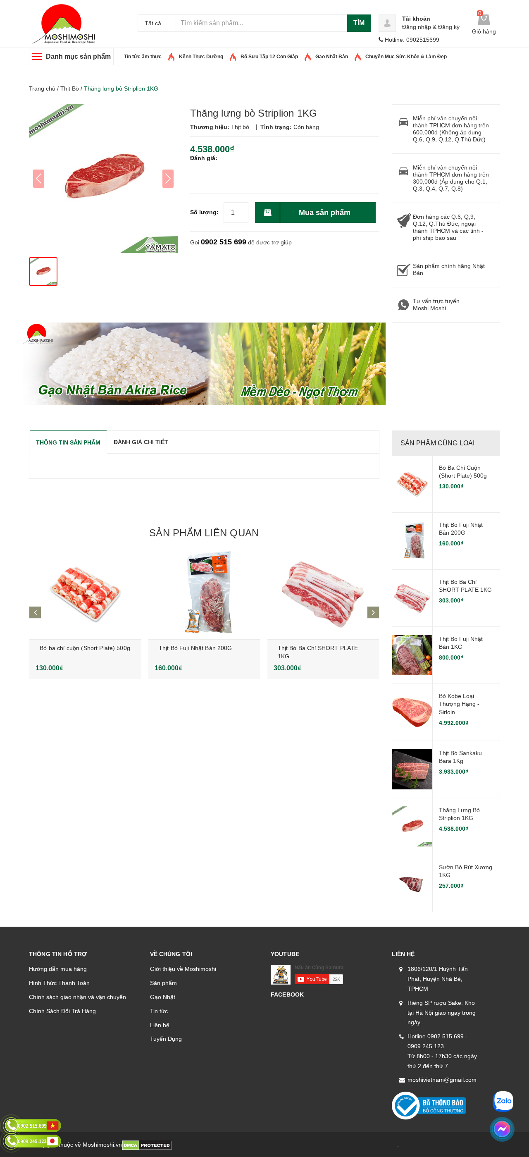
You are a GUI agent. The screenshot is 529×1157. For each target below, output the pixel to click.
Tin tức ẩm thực (143, 57)
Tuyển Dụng (166, 1038)
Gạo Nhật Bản (331, 57)
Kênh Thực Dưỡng (201, 57)
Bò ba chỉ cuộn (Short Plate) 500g (85, 648)
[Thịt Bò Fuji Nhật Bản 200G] (204, 593)
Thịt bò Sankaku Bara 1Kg (460, 757)
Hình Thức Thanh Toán (59, 983)
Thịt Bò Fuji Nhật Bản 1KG (461, 643)
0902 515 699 (223, 242)
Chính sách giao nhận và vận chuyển (77, 997)
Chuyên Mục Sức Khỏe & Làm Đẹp (406, 57)
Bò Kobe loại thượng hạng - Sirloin (459, 704)
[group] (103, 178)
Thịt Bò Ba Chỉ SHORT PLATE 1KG (465, 585)
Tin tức (159, 1011)
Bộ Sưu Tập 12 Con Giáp (269, 57)
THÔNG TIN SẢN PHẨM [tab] (68, 442)
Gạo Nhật (162, 997)
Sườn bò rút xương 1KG (465, 871)
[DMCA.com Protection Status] (147, 1144)
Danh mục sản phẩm (78, 56)
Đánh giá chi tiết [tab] (141, 442)
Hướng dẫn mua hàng (58, 969)
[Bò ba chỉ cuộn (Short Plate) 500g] (85, 593)
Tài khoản (416, 18)
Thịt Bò (69, 88)
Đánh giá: (203, 158)
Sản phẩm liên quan (204, 532)
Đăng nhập (416, 27)
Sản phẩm (163, 983)
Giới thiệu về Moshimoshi (183, 969)
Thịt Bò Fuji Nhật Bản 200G (195, 648)
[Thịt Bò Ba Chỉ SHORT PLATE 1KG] (323, 593)
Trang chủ (42, 88)
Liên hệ (159, 1025)
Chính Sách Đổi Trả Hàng (62, 1011)
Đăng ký (449, 27)
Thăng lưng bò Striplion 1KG (459, 814)
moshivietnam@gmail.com (442, 1079)
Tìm (359, 22)
